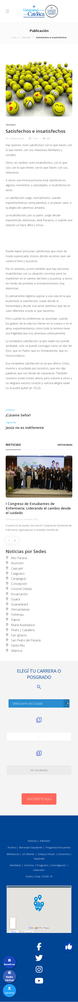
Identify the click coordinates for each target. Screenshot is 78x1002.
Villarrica (16, 651)
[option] (39, 494)
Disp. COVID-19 (43, 876)
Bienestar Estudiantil (30, 847)
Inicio (14, 37)
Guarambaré (19, 604)
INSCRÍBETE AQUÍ (39, 799)
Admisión (45, 841)
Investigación (58, 865)
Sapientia (39, 858)
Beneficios (9, 964)
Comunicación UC (14, 519)
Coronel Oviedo (21, 589)
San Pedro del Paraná (26, 640)
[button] (68, 946)
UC (7, 138)
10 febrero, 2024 (16, 138)
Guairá (15, 599)
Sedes (29, 876)
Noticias (32, 841)
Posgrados (42, 865)
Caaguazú (17, 573)
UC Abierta (28, 854)
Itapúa (15, 620)
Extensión (39, 870)
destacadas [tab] (65, 444)
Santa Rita (18, 645)
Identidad (26, 37)
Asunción (17, 563)
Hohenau (17, 614)
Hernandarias (20, 609)
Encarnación (19, 594)
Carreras (29, 865)
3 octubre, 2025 (30, 519)
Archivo (12, 847)
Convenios (63, 854)
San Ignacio (19, 635)
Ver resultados (39, 770)
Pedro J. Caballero (23, 630)
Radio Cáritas (9, 978)
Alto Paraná (19, 558)
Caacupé (17, 568)
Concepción (19, 584)
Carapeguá (18, 578)
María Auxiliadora (23, 625)
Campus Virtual (46, 854)
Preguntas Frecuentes (58, 847)
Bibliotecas (13, 854)
